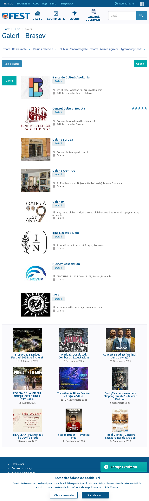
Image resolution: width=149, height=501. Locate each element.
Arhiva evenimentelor (24, 472)
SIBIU (53, 3)
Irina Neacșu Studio (65, 232)
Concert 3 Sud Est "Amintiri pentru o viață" (120, 356)
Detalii (58, 81)
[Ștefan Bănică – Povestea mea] (73, 420)
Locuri (17, 29)
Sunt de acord (95, 495)
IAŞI (44, 3)
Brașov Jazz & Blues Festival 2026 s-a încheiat (27, 356)
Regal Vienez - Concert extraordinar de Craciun (120, 436)
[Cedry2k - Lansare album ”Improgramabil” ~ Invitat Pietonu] (120, 378)
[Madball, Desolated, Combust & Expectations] (73, 340)
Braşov (6, 29)
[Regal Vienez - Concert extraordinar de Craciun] (120, 420)
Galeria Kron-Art (63, 170)
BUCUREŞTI (23, 3)
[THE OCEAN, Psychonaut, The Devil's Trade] (27, 420)
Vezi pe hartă (11, 63)
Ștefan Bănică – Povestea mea (74, 436)
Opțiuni (140, 63)
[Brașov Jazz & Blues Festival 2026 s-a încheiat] (27, 340)
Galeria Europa (62, 139)
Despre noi (18, 464)
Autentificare (126, 3)
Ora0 (55, 295)
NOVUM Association (66, 263)
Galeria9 (58, 201)
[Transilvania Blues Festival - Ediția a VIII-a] (73, 378)
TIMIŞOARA (66, 3)
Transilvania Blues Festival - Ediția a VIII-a (73, 395)
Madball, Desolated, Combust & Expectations (73, 356)
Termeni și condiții (22, 468)
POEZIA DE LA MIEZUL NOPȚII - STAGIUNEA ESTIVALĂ (27, 396)
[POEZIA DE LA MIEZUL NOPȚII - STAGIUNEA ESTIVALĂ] (27, 378)
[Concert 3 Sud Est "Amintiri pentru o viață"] (120, 340)
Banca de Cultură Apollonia (71, 77)
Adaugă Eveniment (123, 467)
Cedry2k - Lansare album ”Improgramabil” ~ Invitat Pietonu (120, 396)
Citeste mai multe (64, 495)
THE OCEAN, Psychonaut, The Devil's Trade (27, 436)
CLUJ (36, 3)
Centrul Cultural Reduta (68, 108)
